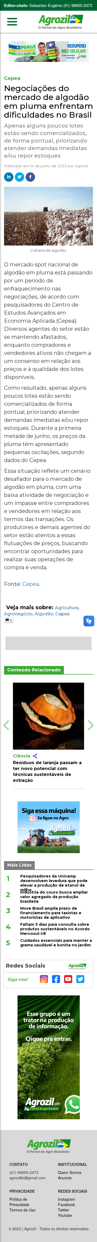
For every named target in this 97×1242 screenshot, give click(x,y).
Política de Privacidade (19, 1201)
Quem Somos (69, 1172)
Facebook (66, 1204)
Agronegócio (18, 613)
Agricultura (67, 607)
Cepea (30, 584)
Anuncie (65, 1177)
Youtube (65, 1215)
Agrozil (81, 166)
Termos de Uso (22, 1210)
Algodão (43, 613)
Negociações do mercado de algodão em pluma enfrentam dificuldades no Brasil (48, 101)
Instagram (66, 1199)
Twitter (63, 1210)
